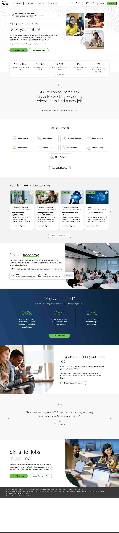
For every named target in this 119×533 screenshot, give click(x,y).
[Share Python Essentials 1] (106, 192)
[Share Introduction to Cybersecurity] (31, 192)
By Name (44, 274)
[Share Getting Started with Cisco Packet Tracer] (56, 192)
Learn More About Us (40, 476)
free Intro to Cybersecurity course (23, 16)
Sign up (111, 3)
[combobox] (38, 3)
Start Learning (18, 50)
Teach (71, 3)
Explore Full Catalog (59, 168)
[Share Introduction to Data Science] (81, 192)
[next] (111, 212)
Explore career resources (73, 383)
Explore (18, 3)
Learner (51, 3)
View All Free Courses (59, 236)
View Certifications (59, 335)
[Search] (28, 3)
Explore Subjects (38, 50)
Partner (78, 3)
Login (102, 3)
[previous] (8, 419)
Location (17, 274)
